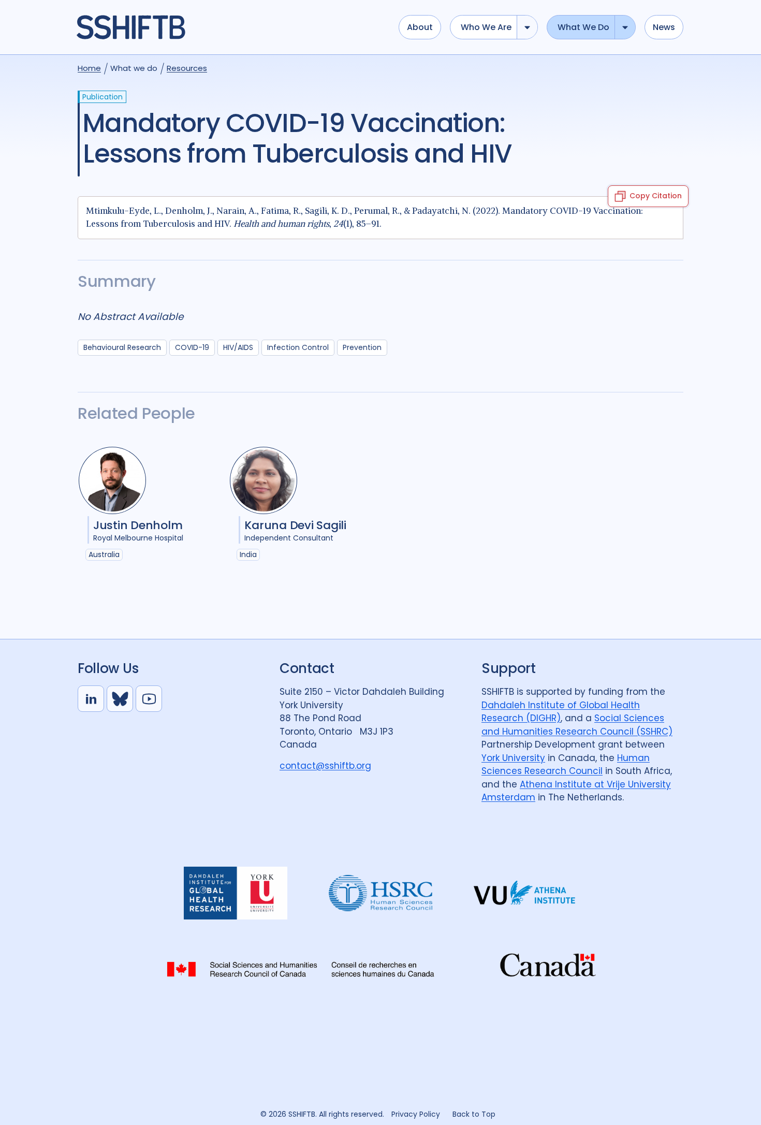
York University (513, 758)
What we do (583, 27)
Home (89, 68)
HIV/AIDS (238, 347)
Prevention (362, 347)
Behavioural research (122, 347)
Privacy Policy (415, 1114)
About (420, 27)
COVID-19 (192, 347)
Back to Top (473, 1114)
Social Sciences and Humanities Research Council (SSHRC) (576, 725)
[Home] (232, 27)
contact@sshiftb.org (325, 765)
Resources (187, 68)
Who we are (486, 27)
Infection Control (298, 347)
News (664, 27)
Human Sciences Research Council (565, 765)
